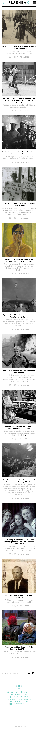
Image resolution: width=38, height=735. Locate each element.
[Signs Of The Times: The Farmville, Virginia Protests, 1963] (19, 184)
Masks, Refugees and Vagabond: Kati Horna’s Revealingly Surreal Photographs (19, 153)
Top (28, 673)
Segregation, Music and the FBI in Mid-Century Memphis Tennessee (19, 427)
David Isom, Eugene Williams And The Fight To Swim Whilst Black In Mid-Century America (19, 100)
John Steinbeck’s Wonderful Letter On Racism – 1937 (19, 596)
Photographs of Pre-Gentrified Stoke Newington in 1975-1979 (19, 648)
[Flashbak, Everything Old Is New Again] (19, 3)
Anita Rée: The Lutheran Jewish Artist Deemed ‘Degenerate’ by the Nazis (19, 260)
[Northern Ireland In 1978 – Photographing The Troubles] (19, 351)
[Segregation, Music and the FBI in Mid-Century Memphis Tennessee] (19, 407)
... (33, 53)
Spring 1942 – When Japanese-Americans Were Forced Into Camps (19, 316)
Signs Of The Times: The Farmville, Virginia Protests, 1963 (19, 204)
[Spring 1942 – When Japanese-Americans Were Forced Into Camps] (19, 295)
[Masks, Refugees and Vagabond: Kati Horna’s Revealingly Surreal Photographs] (19, 132)
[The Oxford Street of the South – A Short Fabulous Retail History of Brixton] (19, 460)
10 (17, 673)
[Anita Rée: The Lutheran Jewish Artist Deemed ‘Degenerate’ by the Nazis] (19, 240)
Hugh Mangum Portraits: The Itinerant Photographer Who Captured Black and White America (19, 542)
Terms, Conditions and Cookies (19, 699)
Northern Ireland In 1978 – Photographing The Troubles (19, 371)
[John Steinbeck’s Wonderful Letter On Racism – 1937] (19, 576)
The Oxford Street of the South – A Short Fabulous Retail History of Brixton (19, 481)
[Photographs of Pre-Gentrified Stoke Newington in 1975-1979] (19, 627)
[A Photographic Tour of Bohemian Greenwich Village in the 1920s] (19, 27)
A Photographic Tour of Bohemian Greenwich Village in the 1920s (19, 47)
